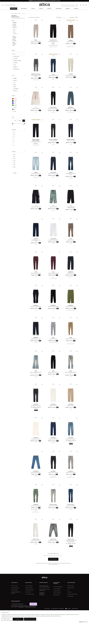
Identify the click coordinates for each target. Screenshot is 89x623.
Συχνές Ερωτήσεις (56, 588)
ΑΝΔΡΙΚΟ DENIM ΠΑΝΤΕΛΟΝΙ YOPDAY (36, 76)
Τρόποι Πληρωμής (28, 585)
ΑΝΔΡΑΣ (16, 13)
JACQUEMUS (53, 238)
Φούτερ (14, 39)
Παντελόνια (15, 27)
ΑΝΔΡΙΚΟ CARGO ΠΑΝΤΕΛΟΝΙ (71, 306)
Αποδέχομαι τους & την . (24, 606)
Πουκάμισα (14, 25)
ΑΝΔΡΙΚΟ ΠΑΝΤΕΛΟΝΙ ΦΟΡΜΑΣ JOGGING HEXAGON (71, 541)
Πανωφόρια (15, 22)
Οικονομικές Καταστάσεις (72, 594)
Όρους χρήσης (21, 606)
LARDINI (36, 172)
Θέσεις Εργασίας (70, 587)
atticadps (48, 608)
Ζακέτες (14, 36)
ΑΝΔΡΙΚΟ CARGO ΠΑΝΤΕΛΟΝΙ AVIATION (53, 42)
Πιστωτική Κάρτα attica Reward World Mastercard (44, 586)
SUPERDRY (53, 471)
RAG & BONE (53, 172)
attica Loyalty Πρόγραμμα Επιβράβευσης (44, 590)
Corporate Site (70, 596)
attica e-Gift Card (30, 594)
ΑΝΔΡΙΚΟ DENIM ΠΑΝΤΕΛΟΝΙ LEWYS (70, 174)
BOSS (53, 337)
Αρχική (12, 13)
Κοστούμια (14, 40)
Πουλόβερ (14, 37)
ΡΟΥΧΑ (19, 13)
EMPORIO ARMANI (71, 139)
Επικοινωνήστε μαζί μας (58, 586)
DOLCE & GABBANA (53, 139)
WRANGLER (35, 471)
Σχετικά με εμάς (70, 585)
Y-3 (36, 107)
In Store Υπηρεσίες (57, 590)
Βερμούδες (14, 43)
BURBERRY (70, 107)
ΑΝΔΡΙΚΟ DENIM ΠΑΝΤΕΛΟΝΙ (53, 75)
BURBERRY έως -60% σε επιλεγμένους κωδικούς (37, 0)
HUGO (53, 74)
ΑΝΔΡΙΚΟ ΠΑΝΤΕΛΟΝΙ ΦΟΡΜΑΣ (36, 41)
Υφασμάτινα (15, 33)
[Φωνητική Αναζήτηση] (77, 5)
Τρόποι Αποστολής (29, 587)
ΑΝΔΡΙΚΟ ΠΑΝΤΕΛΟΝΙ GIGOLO (53, 108)
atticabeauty (61, 608)
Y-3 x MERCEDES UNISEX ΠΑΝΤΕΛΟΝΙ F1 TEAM (71, 207)
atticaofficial (55, 608)
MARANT (71, 172)
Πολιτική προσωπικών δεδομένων (30, 606)
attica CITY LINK (14, 585)
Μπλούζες (14, 24)
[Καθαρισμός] (75, 5)
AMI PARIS (35, 404)
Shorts (14, 45)
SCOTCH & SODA (53, 504)
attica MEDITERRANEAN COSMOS (16, 593)
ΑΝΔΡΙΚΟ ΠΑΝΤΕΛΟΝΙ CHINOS (53, 173)
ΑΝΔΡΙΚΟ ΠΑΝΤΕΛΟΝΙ (70, 41)
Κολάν (14, 30)
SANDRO (71, 40)
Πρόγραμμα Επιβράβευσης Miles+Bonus (42, 593)
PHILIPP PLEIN (53, 107)
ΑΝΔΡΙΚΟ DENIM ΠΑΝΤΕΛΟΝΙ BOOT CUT (36, 373)
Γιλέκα (14, 42)
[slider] (12, 123)
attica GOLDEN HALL (15, 587)
